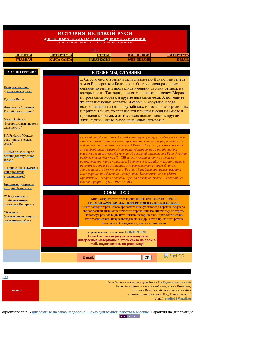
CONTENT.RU (135, 232)
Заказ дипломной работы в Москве (119, 312)
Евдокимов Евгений (177, 282)
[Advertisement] (94, 13)
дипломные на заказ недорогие (58, 312)
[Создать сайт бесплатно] (129, 317)
